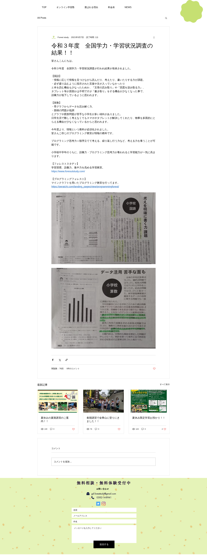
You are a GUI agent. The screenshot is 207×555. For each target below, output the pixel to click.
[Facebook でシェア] (52, 360)
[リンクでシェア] (66, 360)
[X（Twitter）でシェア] (59, 360)
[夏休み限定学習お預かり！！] (149, 401)
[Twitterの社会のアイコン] (98, 504)
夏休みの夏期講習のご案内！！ (55, 419)
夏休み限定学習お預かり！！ (148, 417)
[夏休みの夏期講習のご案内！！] (57, 401)
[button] (166, 18)
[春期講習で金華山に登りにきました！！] (103, 401)
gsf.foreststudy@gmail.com (103, 493)
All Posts (41, 18)
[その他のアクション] (154, 37)
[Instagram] (104, 504)
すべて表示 (165, 384)
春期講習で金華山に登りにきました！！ (103, 419)
